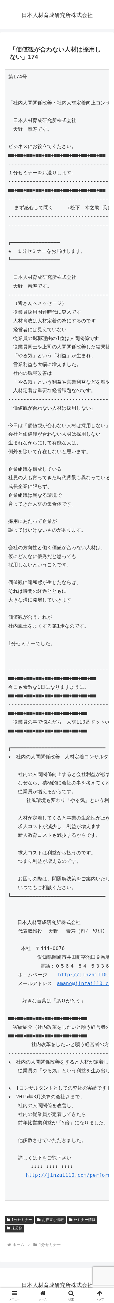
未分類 (17, 1228)
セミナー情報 (84, 1220)
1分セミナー (22, 1220)
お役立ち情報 (53, 1220)
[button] (102, 941)
